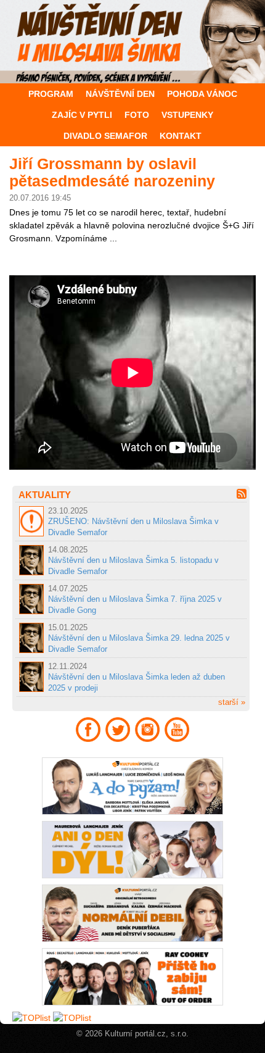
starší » (231, 702)
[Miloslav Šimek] (132, 41)
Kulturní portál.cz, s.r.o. (147, 1034)
